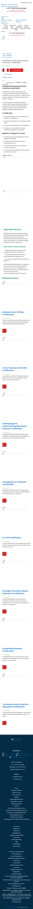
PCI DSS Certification (11, 537)
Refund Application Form (16, 814)
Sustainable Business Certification (12, 649)
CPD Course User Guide (16, 817)
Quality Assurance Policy (16, 865)
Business (9, 55)
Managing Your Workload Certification (14, 483)
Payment (16, 797)
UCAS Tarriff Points (16, 839)
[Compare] (4, 309)
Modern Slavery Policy (16, 869)
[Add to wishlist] (4, 327)
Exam (16, 788)
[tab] (10, 82)
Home (4, 55)
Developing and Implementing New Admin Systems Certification (14, 426)
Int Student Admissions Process (16, 808)
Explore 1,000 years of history (16, 883)
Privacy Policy (16, 860)
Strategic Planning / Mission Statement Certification (15, 592)
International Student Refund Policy (16, 812)
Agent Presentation (16, 803)
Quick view (4, 335)
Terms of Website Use (16, 856)
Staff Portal (16, 830)
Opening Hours (16, 833)
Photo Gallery (16, 844)
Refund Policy (16, 871)
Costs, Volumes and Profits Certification (14, 369)
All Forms (16, 806)
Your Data (16, 867)
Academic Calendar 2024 (16, 835)
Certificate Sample (16, 874)
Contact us (16, 826)
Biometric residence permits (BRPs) (16, 888)
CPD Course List (16, 792)
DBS (16, 841)
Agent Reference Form (17, 801)
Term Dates (16, 837)
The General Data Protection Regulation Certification (15, 705)
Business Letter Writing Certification (12, 313)
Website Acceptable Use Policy (16, 858)
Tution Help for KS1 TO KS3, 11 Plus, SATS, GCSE (16, 819)
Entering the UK (16, 886)
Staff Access (16, 828)
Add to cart (17, 70)
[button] (4, 331)
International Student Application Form (16, 810)
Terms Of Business (16, 854)
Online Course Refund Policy (16, 851)
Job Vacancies (16, 846)
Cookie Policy (16, 862)
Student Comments (16, 790)
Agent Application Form (16, 799)
